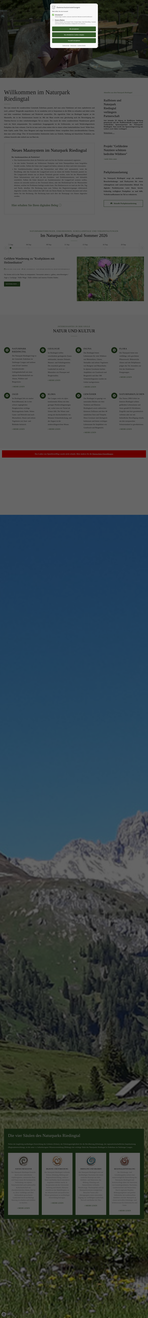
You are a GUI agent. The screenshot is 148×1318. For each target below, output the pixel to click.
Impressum (73, 45)
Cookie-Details (81, 45)
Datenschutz (66, 45)
